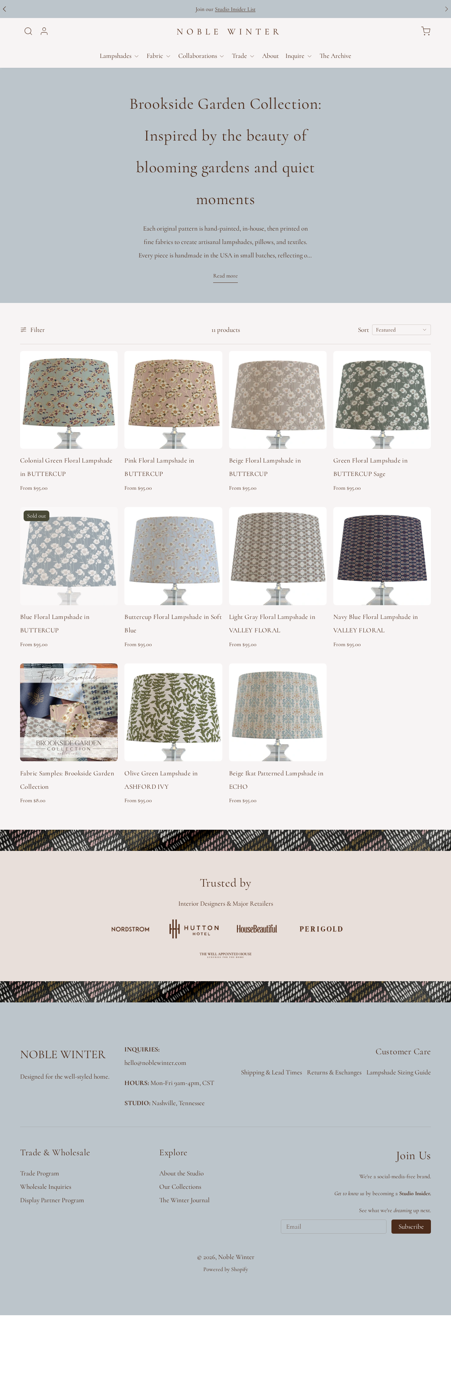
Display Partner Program (52, 1200)
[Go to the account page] (44, 31)
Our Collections (180, 1186)
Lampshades (115, 56)
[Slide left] (4, 9)
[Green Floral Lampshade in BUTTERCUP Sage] (382, 400)
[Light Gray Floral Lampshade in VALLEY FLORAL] (278, 556)
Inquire (294, 56)
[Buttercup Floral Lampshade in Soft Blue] (173, 556)
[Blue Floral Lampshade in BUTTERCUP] (69, 556)
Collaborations (197, 56)
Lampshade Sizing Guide (398, 1072)
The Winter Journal (184, 1200)
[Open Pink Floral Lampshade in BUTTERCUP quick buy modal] (210, 437)
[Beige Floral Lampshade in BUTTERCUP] (278, 400)
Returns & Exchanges (334, 1072)
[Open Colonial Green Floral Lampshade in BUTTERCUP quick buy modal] (106, 437)
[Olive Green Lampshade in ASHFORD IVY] (173, 712)
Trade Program (39, 1173)
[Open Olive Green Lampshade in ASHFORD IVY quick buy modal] (210, 749)
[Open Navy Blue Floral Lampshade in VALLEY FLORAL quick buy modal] (419, 593)
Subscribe (411, 1226)
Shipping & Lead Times (271, 1072)
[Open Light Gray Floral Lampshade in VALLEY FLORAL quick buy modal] (315, 593)
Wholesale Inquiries (45, 1186)
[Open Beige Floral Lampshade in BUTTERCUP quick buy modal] (315, 437)
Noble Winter (236, 1257)
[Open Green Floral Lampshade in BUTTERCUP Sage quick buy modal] (419, 437)
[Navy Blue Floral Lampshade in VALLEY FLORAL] (382, 556)
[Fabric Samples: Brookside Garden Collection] (69, 712)
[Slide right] (446, 9)
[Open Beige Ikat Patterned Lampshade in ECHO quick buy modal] (315, 749)
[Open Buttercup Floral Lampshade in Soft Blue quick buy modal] (210, 593)
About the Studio (181, 1173)
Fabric (155, 56)
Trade (239, 56)
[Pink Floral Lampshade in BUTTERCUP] (173, 400)
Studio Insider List (235, 9)
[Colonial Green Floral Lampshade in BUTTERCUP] (69, 400)
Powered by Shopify (225, 1269)
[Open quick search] (28, 31)
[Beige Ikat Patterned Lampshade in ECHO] (278, 712)
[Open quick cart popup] (426, 31)
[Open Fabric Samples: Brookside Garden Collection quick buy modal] (106, 749)
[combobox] (401, 329)
